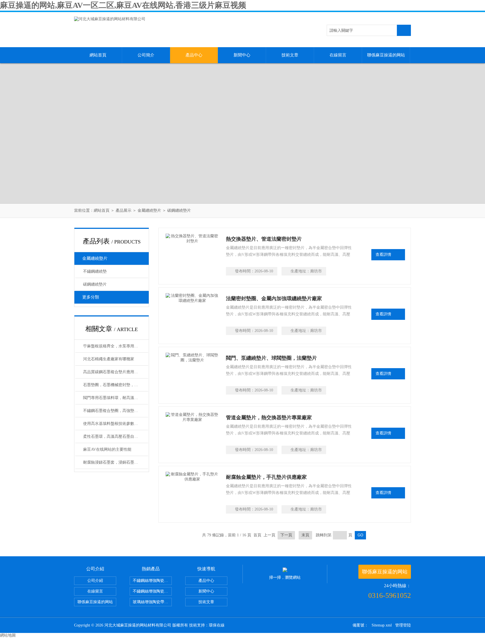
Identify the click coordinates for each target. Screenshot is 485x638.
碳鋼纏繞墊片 (179, 210)
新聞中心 (242, 55)
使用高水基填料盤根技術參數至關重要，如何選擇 (115, 423)
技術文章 (290, 55)
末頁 (305, 535)
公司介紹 (95, 580)
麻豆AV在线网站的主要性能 (107, 449)
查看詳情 (383, 254)
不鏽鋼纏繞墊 (95, 271)
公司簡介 (146, 55)
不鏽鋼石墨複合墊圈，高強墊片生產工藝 (115, 411)
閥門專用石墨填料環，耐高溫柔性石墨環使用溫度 (115, 398)
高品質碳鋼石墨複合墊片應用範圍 (112, 372)
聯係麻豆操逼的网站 (386, 55)
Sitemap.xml (382, 625)
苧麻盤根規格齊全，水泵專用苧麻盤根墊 (115, 346)
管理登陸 (403, 625)
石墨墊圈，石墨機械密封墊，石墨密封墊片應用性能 (115, 385)
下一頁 (286, 535)
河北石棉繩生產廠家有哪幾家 (108, 359)
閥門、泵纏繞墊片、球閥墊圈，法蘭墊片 (271, 358)
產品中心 (194, 55)
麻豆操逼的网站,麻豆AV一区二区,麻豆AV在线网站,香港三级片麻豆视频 (123, 5)
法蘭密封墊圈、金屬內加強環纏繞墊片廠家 (274, 298)
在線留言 (338, 55)
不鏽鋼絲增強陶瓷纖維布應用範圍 (152, 591)
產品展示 (123, 210)
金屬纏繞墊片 (149, 210)
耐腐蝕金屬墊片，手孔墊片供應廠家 (266, 477)
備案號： (360, 625)
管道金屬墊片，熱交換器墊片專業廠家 (269, 417)
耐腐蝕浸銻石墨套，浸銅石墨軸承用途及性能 (115, 462)
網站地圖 (8, 635)
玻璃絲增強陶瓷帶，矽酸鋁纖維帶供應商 (152, 602)
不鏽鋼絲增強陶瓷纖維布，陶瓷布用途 (152, 580)
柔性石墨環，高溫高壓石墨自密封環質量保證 (115, 436)
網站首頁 (98, 55)
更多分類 (90, 297)
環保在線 (217, 625)
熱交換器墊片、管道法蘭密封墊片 (264, 239)
